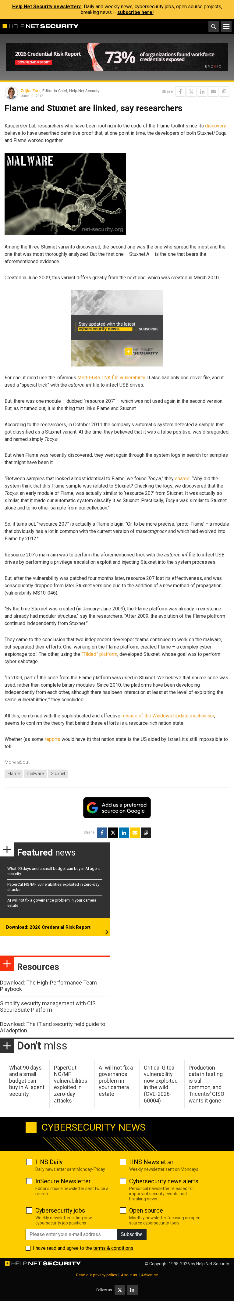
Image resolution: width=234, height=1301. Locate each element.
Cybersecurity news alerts (163, 1181)
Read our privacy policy (96, 1275)
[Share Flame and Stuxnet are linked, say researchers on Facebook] (180, 91)
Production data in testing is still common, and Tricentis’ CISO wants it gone (206, 1084)
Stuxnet (58, 773)
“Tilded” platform (99, 654)
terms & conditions (113, 1248)
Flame (14, 773)
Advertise (149, 1275)
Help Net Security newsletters (47, 6)
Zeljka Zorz (31, 90)
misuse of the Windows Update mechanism (168, 716)
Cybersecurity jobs (60, 1210)
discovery (215, 126)
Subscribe (132, 1234)
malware (35, 773)
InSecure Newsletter (63, 1181)
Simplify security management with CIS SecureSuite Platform (48, 1006)
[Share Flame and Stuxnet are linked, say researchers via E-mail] (213, 91)
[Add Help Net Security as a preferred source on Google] (224, 91)
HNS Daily (48, 1162)
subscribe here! (135, 12)
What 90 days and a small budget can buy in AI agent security (26, 1080)
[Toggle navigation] (226, 26)
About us (129, 1275)
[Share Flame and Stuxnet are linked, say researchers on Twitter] (191, 91)
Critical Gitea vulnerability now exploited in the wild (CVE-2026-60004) (161, 1084)
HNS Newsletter (151, 1162)
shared (182, 478)
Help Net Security (212, 1263)
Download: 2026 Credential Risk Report (48, 927)
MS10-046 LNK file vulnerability (111, 378)
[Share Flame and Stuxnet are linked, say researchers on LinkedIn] (202, 91)
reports (52, 739)
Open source (146, 1210)
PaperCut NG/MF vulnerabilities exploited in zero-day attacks (70, 1084)
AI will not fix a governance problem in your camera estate (116, 1080)
